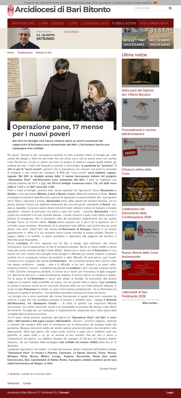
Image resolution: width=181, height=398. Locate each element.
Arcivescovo (23, 23)
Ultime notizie (134, 54)
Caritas (27, 383)
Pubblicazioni (124, 23)
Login (170, 392)
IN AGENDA (71, 31)
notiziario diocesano (160, 42)
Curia (43, 23)
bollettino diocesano (135, 42)
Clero (73, 23)
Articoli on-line (44, 52)
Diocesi (57, 23)
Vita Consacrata (154, 23)
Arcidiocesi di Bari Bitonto (62, 9)
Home (10, 52)
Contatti (64, 392)
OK (155, 2)
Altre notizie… (150, 303)
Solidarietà (13, 383)
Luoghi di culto (95, 23)
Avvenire (15, 374)
